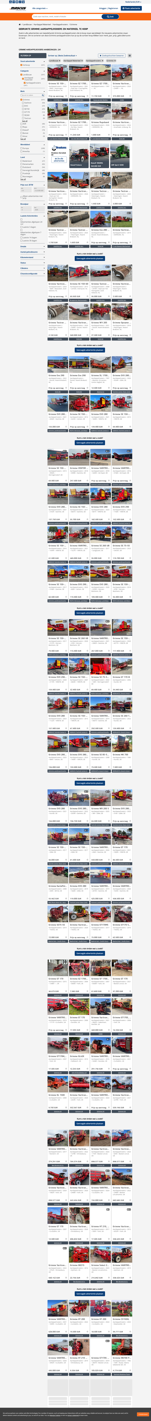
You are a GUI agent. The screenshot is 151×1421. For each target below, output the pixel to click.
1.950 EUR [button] (95, 204)
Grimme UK (58, 995)
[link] (58, 72)
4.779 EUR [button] (117, 1371)
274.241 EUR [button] (54, 1162)
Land (22, 157)
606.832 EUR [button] (75, 1239)
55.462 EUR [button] (54, 899)
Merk (22, 91)
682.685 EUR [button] (118, 1200)
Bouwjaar (24, 204)
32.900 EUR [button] (75, 690)
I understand (143, 1414)
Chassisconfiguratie (28, 274)
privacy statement (73, 1415)
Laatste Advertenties (29, 216)
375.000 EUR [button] (118, 96)
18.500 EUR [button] (96, 1332)
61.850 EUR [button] (96, 991)
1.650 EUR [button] (74, 243)
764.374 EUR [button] (75, 1162)
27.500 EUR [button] (96, 335)
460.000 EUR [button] (97, 1030)
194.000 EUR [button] (54, 767)
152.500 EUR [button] (118, 520)
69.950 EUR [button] (75, 297)
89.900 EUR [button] (96, 690)
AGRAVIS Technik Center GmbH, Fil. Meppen (105, 431)
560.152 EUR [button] (54, 1278)
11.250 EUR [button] (75, 135)
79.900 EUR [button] (54, 651)
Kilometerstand (26, 257)
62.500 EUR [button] (118, 938)
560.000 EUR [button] (75, 335)
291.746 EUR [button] (97, 1069)
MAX (35, 188)
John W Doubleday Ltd (79, 1073)
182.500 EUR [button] (97, 520)
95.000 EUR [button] (96, 297)
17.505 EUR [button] (75, 1030)
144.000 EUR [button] (54, 821)
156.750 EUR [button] (75, 821)
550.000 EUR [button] (97, 860)
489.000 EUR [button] (75, 558)
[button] (32, 55)
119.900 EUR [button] (75, 597)
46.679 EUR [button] (54, 991)
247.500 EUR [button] (75, 481)
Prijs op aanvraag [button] (56, 96)
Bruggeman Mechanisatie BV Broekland (83, 300)
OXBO (122, 100)
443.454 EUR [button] (75, 1200)
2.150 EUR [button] (53, 335)
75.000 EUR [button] (96, 938)
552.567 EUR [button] (75, 1108)
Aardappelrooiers (60, 24)
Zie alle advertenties (59, 159)
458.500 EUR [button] (118, 899)
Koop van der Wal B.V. (100, 100)
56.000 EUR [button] (54, 860)
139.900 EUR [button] (97, 427)
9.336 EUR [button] (74, 1371)
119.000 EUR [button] (75, 899)
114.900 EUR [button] (75, 651)
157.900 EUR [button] (54, 729)
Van (22, 207)
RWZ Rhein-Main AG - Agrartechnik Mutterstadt (63, 902)
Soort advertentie (27, 61)
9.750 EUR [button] (53, 1108)
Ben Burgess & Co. (58, 1165)
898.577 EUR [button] (97, 1162)
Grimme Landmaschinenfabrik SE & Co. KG (62, 431)
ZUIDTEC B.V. (58, 100)
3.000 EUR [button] (117, 204)
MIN (22, 188)
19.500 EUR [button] (75, 1332)
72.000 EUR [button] (54, 938)
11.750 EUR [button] (96, 96)
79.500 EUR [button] (96, 767)
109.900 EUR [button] (97, 597)
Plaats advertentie (132, 8)
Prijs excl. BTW (26, 185)
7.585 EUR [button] (74, 991)
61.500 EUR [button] (54, 558)
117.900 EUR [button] (118, 651)
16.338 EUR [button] (118, 1030)
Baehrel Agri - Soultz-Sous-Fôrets (59, 941)
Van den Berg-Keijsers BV (79, 139)
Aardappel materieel (42, 24)
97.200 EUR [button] (118, 991)
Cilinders (24, 268)
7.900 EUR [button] (117, 767)
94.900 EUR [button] (118, 597)
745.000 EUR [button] (97, 1200)
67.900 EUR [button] (75, 729)
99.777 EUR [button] (118, 1332)
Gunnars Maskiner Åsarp (122, 1374)
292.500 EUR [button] (97, 729)
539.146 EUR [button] (118, 1108)
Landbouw (27, 24)
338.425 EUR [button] (118, 1239)
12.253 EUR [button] (75, 1069)
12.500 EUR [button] (96, 388)
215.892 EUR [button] (97, 1278)
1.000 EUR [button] (95, 135)
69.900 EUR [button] (118, 427)
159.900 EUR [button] (54, 690)
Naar (35, 207)
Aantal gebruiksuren (29, 252)
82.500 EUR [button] (54, 597)
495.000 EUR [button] (54, 1371)
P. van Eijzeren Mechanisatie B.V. (59, 139)
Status (23, 263)
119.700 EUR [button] (118, 558)
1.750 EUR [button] (53, 243)
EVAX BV (122, 139)
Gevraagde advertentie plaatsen (89, 258)
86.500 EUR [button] (118, 860)
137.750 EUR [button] (54, 520)
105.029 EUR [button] (97, 1371)
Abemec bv (100, 392)
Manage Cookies (55, 1415)
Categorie (24, 71)
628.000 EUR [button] (54, 1332)
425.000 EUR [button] (97, 899)
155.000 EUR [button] (54, 427)
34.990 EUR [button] (118, 690)
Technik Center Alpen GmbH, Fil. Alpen (125, 392)
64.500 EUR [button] (96, 821)
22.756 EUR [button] (75, 1278)
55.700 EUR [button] (75, 520)
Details (23, 247)
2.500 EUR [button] (117, 297)
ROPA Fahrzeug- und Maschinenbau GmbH (84, 431)
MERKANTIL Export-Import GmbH (124, 693)
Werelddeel (25, 145)
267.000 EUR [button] (97, 651)
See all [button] (24, 121)
